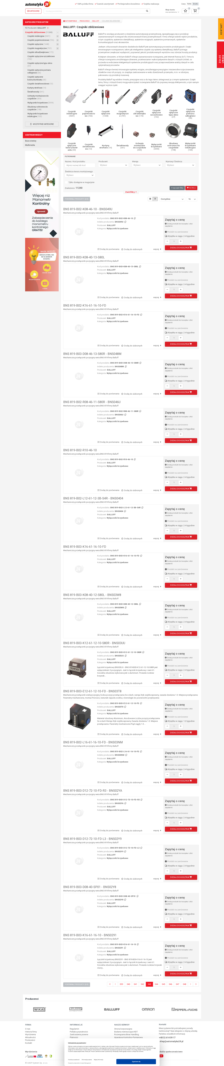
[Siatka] (150, 199)
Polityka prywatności (79, 1032)
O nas (27, 1029)
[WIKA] (39, 1009)
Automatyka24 (71, 21)
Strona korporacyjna (123, 1029)
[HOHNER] (75, 1009)
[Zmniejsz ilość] (167, 241)
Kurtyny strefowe (36, 88)
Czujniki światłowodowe (40, 84)
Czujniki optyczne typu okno (39, 64)
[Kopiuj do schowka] (134, 218)
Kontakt (28, 1043)
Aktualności (30, 1037)
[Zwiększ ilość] (180, 241)
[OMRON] (148, 1009)
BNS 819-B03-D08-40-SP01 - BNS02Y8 (89, 887)
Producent (103, 161)
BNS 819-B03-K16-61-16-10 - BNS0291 (90, 935)
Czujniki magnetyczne (39, 48)
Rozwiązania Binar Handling (126, 1034)
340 (128, 984)
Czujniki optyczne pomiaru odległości (39, 71)
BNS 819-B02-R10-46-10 (80, 450)
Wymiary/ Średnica (174, 161)
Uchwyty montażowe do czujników (38, 97)
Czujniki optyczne (38, 44)
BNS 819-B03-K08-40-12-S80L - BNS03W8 (92, 595)
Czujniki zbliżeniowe (39, 32)
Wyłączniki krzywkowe (40, 103)
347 (177, 984)
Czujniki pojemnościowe (40, 40)
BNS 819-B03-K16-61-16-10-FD (84, 547)
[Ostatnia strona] (196, 984)
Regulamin (74, 1029)
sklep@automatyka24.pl (171, 1041)
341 (135, 984)
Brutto (195, 4)
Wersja (135, 161)
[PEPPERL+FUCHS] (184, 1009)
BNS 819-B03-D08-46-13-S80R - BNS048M (92, 354)
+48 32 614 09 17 (167, 1037)
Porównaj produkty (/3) (76, 199)
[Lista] (155, 199)
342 (142, 984)
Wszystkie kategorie (43, 124)
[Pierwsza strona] (110, 984)
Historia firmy (31, 1032)
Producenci (85, 21)
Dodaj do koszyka (180, 248)
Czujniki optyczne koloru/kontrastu (36, 78)
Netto (189, 4)
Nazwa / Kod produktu (75, 161)
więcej (156, 249)
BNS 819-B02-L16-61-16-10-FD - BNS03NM (93, 742)
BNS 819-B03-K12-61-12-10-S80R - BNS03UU (94, 643)
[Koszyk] (195, 11)
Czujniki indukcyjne (38, 36)
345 (163, 984)
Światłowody (35, 92)
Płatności (74, 1037)
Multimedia (30, 145)
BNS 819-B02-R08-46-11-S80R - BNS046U (92, 402)
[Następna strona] (190, 984)
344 (156, 984)
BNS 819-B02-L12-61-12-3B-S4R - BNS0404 (93, 498)
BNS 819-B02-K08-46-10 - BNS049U (87, 209)
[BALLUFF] (112, 1009)
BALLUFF (95, 21)
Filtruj (192, 188)
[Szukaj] (147, 11)
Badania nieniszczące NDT (126, 1032)
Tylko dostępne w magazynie (81, 182)
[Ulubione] (185, 11)
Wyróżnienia (30, 1034)
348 (184, 984)
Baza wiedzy (30, 141)
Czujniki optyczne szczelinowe (41, 57)
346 (170, 984)
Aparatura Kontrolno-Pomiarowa (128, 1037)
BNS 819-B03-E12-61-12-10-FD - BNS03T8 (92, 691)
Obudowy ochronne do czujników (37, 108)
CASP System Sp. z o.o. (37, 1063)
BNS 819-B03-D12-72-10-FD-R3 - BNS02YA (92, 790)
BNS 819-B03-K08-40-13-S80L (84, 257)
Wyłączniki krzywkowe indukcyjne (37, 115)
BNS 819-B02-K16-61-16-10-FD (84, 305)
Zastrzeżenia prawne (79, 1034)
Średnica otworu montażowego (79, 172)
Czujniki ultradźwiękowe (40, 52)
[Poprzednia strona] (115, 984)
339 (121, 984)
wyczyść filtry (177, 188)
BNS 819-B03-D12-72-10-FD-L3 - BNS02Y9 (92, 839)
